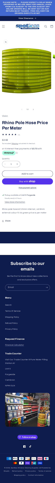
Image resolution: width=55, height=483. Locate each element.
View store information (15, 202)
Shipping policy (20, 475)
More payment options (27, 188)
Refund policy (17, 471)
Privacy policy (30, 471)
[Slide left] (22, 109)
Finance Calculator (14, 345)
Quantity (5, 159)
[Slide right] (33, 109)
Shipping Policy (12, 317)
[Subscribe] (47, 287)
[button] (3, 26)
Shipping (15, 143)
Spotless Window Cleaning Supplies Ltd (26, 468)
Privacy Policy (11, 329)
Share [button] (7, 221)
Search (8, 305)
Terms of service (44, 471)
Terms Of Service (12, 311)
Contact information (36, 475)
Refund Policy (11, 323)
